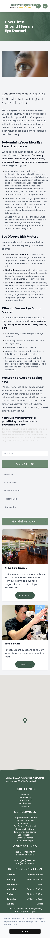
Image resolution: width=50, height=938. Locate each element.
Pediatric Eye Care (25, 829)
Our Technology (25, 840)
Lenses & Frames (25, 837)
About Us (8, 474)
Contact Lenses (25, 834)
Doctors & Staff (12, 490)
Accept (25, 931)
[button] (4, 6)
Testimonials (10, 498)
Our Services (10, 482)
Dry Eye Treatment (25, 820)
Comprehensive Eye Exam (25, 817)
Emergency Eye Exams (25, 832)
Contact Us (10, 507)
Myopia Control (25, 823)
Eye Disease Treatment (25, 826)
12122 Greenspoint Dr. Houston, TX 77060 (25, 853)
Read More (25, 595)
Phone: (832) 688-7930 (25, 860)
